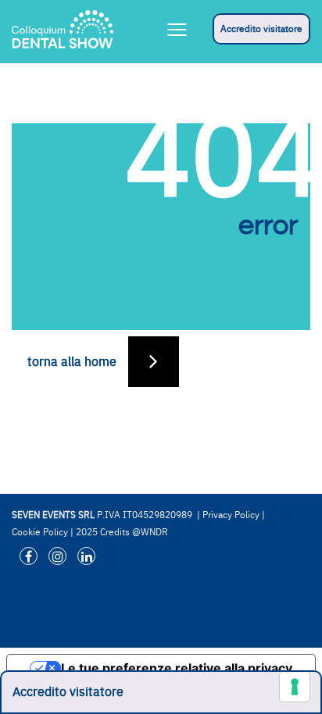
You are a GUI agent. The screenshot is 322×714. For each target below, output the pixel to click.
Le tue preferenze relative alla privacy (176, 668)
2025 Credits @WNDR (122, 532)
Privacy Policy (230, 515)
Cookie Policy (40, 532)
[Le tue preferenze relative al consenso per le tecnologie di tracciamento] (294, 687)
